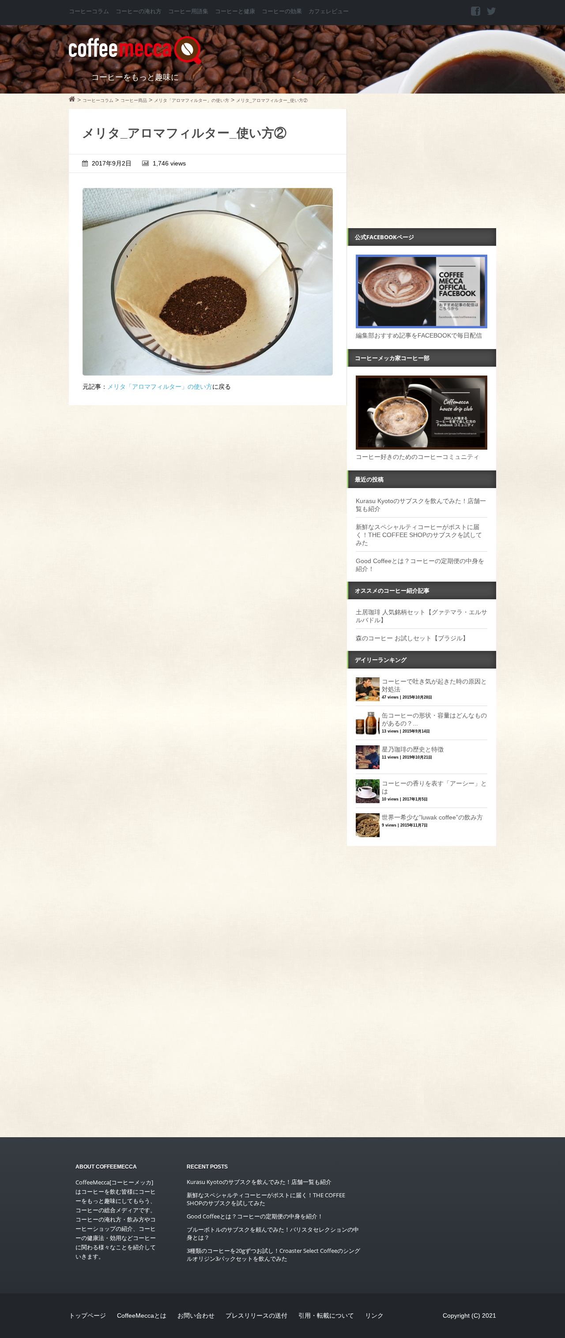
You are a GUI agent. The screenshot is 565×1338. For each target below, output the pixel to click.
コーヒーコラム (89, 11)
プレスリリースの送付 (256, 1315)
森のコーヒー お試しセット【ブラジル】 (412, 638)
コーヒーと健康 (235, 11)
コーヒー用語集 (188, 11)
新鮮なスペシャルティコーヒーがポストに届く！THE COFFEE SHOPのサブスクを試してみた (419, 534)
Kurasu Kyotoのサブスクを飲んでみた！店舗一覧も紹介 (259, 1182)
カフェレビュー (329, 11)
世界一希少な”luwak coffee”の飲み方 (432, 817)
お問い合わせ (196, 1315)
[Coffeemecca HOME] (72, 100)
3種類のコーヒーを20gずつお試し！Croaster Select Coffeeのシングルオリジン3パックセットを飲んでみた (273, 1255)
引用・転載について (326, 1315)
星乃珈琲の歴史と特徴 (413, 749)
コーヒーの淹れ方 (139, 11)
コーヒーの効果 (282, 11)
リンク (374, 1315)
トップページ (87, 1315)
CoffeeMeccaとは (141, 1315)
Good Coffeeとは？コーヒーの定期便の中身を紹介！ (255, 1216)
